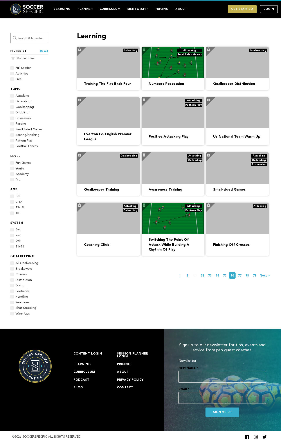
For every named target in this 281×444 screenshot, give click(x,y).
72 (202, 275)
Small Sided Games (29, 129)
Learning (62, 9)
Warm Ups (23, 313)
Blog (78, 387)
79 (254, 275)
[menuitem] (62, 9)
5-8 (18, 196)
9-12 (19, 202)
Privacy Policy (130, 379)
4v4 (18, 229)
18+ (18, 213)
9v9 (18, 240)
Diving (20, 285)
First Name (188, 367)
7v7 (18, 235)
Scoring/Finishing (28, 134)
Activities (22, 73)
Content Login (88, 353)
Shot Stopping (26, 307)
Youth (20, 168)
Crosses (21, 274)
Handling (22, 296)
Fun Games (23, 162)
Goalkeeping (25, 107)
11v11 (20, 246)
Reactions (22, 302)
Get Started (242, 9)
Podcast (81, 379)
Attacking (22, 95)
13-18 (20, 207)
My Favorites (25, 58)
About (181, 9)
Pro (18, 179)
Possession (23, 118)
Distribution (24, 280)
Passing (21, 123)
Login (269, 9)
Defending (23, 101)
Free (19, 79)
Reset (44, 51)
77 (239, 275)
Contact (125, 387)
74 (217, 275)
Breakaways (24, 268)
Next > (265, 275)
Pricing (162, 9)
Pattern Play (24, 140)
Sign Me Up (222, 412)
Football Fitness (27, 146)
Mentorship (137, 9)
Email (183, 389)
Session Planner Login (132, 355)
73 (210, 275)
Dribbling (22, 112)
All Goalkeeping (27, 263)
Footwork (22, 291)
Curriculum (110, 9)
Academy (22, 174)
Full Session (24, 67)
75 (225, 275)
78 (247, 275)
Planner (85, 9)
